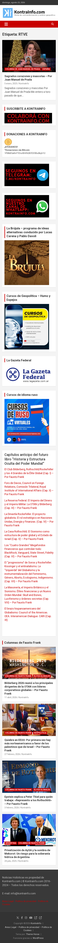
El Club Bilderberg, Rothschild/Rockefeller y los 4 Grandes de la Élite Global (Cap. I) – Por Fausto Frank (29, 473)
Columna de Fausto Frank (18, 676)
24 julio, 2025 (10, 861)
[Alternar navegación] (6, 24)
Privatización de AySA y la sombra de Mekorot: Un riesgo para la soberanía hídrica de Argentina (27, 854)
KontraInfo (24, 83)
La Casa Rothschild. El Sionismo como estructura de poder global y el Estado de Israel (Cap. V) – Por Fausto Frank (28, 535)
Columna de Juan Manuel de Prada (22, 69)
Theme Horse (32, 934)
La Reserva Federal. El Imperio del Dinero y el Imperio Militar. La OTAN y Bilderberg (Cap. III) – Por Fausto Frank (28, 504)
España (46, 69)
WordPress (38, 938)
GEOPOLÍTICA (40, 733)
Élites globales (42, 676)
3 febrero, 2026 (11, 807)
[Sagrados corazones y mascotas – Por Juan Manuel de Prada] (29, 56)
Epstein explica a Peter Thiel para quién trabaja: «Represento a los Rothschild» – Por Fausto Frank (28, 800)
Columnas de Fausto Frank (22, 642)
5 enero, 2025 (10, 83)
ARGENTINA (10, 843)
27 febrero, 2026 (12, 754)
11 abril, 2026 (10, 697)
